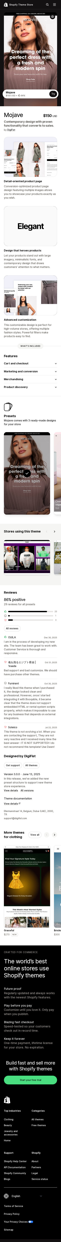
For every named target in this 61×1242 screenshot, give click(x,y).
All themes (31, 765)
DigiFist (11, 129)
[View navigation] (54, 4)
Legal (35, 1173)
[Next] (54, 531)
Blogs (7, 1179)
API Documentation (15, 1167)
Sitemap (8, 1229)
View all (34, 834)
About (35, 1161)
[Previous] (46, 531)
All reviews (12, 628)
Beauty (8, 1125)
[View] (27, 558)
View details (11, 790)
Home (7, 1140)
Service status (40, 1179)
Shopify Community (15, 1173)
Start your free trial (30, 1080)
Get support (13, 765)
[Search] (47, 4)
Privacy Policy (12, 1214)
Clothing (8, 1119)
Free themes (39, 1125)
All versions (27, 790)
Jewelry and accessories (11, 1133)
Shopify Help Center (15, 1161)
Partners (36, 1167)
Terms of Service (13, 1206)
